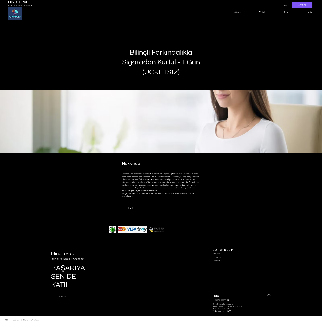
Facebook (217, 260)
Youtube (216, 253)
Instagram (216, 257)
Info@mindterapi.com (223, 304)
